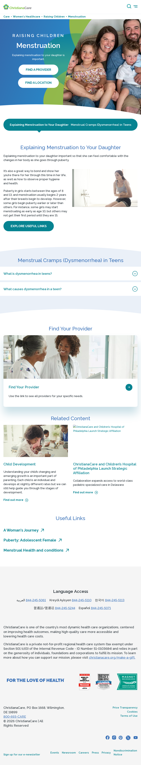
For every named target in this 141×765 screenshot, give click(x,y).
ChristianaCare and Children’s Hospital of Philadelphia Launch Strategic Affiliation (104, 468)
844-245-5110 (81, 600)
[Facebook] (108, 738)
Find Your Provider (24, 387)
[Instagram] (114, 738)
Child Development (19, 464)
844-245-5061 (36, 600)
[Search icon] (128, 7)
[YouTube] (136, 738)
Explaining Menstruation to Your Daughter (39, 124)
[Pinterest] (121, 738)
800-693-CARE (14, 716)
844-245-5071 (101, 608)
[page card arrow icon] (129, 387)
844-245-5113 (114, 600)
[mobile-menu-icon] (135, 6)
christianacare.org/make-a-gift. (112, 657)
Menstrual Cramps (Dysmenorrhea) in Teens (101, 124)
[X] (128, 738)
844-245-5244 (65, 608)
